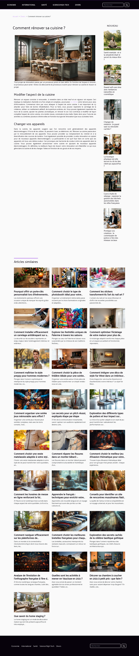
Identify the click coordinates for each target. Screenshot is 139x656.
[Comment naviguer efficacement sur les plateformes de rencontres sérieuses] (31, 521)
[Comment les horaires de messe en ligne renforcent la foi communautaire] (31, 480)
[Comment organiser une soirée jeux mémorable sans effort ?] (31, 399)
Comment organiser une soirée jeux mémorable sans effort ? (30, 414)
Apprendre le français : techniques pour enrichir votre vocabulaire (68, 497)
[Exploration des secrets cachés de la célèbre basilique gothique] (107, 521)
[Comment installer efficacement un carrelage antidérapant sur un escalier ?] (31, 318)
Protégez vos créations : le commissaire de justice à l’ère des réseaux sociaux (111, 235)
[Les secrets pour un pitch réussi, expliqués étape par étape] (69, 399)
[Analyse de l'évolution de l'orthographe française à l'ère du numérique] (31, 561)
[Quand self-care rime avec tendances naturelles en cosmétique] (112, 75)
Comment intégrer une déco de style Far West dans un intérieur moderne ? (106, 375)
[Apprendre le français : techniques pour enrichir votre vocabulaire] (69, 480)
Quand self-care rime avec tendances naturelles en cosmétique (112, 90)
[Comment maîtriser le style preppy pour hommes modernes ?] (31, 358)
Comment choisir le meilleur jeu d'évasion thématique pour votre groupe (107, 456)
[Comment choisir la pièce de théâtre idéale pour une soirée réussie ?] (69, 358)
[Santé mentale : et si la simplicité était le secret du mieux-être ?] (112, 40)
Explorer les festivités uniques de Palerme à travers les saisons (69, 333)
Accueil (15, 16)
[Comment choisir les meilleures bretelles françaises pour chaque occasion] (69, 521)
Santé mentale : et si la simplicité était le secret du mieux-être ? (112, 56)
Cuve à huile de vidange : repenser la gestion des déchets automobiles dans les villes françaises (112, 198)
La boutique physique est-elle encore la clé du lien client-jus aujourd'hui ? (112, 161)
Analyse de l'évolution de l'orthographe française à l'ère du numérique (31, 578)
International (28, 5)
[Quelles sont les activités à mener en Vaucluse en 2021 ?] (69, 561)
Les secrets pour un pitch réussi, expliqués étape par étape (69, 414)
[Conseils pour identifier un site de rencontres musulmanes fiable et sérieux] (107, 480)
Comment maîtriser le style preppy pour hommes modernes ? (31, 374)
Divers (78, 5)
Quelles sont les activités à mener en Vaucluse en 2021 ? (67, 577)
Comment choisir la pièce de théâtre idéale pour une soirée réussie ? (68, 375)
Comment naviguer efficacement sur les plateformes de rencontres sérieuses (31, 538)
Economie (11, 5)
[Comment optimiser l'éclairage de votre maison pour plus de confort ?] (107, 318)
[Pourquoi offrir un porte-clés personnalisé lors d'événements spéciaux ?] (31, 277)
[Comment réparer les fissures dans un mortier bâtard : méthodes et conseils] (69, 440)
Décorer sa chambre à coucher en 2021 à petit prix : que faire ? (106, 577)
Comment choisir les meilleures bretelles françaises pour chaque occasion (69, 538)
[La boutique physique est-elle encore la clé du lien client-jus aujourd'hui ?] (112, 144)
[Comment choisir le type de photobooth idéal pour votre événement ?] (69, 277)
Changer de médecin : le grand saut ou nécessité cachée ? (111, 125)
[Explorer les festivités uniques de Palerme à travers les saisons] (69, 318)
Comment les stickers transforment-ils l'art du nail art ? (107, 293)
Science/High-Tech (61, 5)
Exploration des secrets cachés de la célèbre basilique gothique (106, 536)
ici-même (74, 102)
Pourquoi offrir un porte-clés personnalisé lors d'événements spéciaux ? (31, 294)
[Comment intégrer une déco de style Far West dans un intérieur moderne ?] (107, 358)
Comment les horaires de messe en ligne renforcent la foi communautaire (31, 497)
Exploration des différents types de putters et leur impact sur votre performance (106, 416)
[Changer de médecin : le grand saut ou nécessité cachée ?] (112, 109)
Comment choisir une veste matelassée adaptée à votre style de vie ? (31, 456)
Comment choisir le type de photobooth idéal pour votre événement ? (66, 294)
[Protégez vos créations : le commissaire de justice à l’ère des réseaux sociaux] (112, 218)
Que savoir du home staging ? (29, 616)
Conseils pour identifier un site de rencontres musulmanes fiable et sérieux (107, 497)
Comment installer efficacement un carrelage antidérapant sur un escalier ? (31, 335)
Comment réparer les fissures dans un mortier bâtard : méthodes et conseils (67, 456)
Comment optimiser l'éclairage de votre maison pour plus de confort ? (106, 335)
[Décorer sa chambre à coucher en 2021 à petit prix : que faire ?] (107, 561)
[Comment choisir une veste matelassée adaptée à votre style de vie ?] (31, 440)
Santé (44, 5)
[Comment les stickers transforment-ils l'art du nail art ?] (107, 277)
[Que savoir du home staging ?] (31, 602)
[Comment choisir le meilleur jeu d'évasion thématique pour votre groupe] (107, 440)
